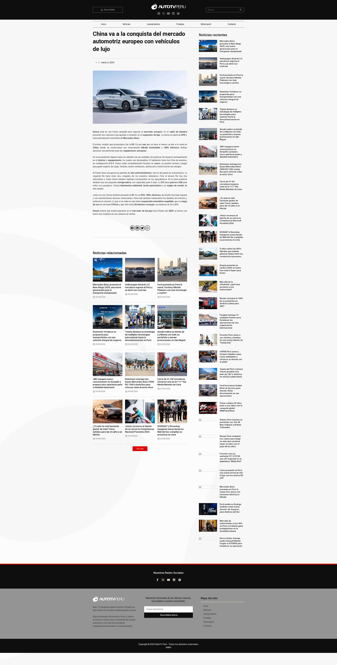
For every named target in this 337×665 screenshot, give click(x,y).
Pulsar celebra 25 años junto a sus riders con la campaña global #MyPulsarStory (231, 407)
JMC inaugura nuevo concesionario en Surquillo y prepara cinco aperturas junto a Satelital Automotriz (107, 383)
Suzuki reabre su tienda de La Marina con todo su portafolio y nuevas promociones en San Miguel (171, 335)
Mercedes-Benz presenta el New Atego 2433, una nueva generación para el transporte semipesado (107, 288)
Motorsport (206, 24)
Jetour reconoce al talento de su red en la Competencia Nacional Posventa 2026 (139, 429)
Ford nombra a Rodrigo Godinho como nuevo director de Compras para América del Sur (230, 508)
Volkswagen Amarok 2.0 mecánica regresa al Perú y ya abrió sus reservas (138, 287)
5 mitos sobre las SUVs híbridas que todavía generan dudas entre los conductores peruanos (231, 253)
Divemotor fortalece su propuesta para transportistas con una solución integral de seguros (107, 335)
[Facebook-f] (157, 580)
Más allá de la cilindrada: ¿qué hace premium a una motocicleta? (230, 286)
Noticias (126, 24)
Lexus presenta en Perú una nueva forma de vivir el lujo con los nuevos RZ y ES (231, 474)
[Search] (240, 10)
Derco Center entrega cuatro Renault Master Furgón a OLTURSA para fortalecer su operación (231, 542)
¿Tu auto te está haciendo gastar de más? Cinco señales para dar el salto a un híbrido (107, 430)
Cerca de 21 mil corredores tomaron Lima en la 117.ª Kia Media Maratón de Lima (171, 382)
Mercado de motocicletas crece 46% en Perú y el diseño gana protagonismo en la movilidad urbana (231, 526)
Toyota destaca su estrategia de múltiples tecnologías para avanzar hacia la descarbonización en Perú (140, 335)
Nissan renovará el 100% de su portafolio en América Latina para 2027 (231, 302)
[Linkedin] (173, 13)
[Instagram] (164, 13)
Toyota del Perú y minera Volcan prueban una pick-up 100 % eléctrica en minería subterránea (231, 373)
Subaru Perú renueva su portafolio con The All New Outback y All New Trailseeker (231, 424)
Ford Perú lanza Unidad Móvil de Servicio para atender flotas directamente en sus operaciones (231, 390)
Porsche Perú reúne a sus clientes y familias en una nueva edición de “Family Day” (231, 339)
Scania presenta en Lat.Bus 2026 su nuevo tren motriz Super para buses (230, 269)
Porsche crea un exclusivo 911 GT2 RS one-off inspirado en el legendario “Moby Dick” (231, 458)
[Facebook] (159, 13)
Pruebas (180, 24)
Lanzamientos (153, 24)
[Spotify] (178, 13)
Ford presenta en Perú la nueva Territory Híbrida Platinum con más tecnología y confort (172, 288)
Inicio (103, 24)
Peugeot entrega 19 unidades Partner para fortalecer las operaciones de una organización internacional (230, 321)
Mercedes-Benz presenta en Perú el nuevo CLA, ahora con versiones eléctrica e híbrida (230, 492)
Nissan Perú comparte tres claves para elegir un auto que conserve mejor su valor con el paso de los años (230, 441)
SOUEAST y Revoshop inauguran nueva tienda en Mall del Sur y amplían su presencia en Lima (170, 430)
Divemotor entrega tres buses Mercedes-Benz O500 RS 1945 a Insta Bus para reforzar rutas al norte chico (139, 383)
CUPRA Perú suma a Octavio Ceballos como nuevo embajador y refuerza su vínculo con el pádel (231, 356)
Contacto (232, 24)
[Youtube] (168, 13)
